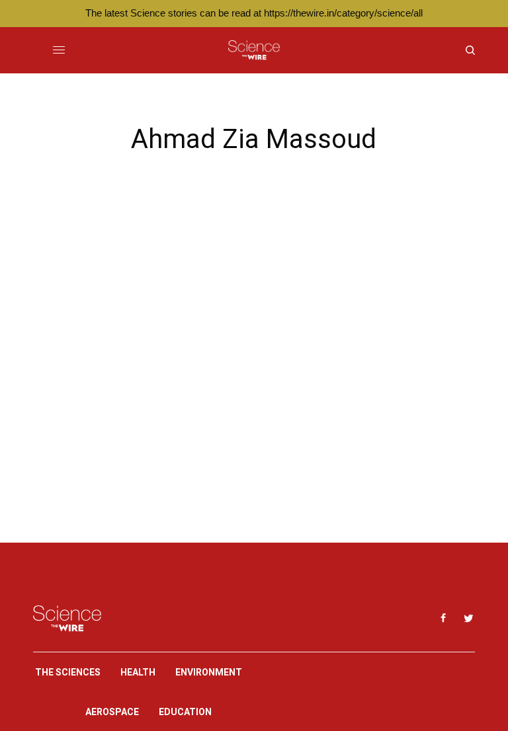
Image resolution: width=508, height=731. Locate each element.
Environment (208, 672)
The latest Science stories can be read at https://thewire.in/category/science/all (254, 13)
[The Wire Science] (253, 50)
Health (137, 672)
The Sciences (68, 672)
